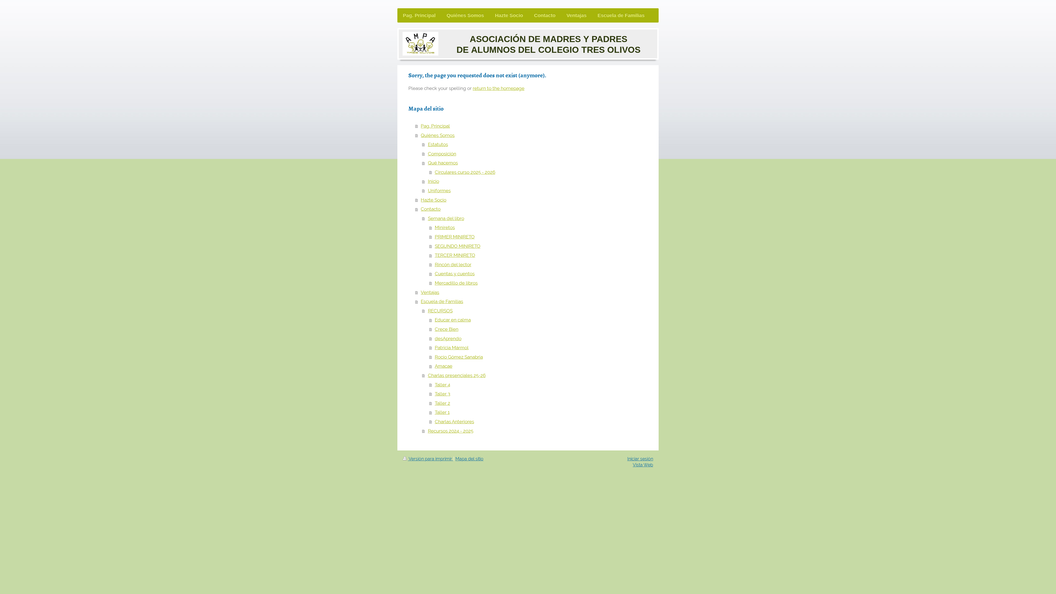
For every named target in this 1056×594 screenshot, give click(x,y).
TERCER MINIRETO (455, 255)
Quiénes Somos (438, 135)
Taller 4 (442, 384)
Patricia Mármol (452, 347)
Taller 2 (442, 403)
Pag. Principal (435, 126)
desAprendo (448, 338)
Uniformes (439, 190)
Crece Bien (446, 329)
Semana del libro (446, 218)
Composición (442, 153)
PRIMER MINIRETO (455, 237)
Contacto (431, 209)
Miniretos (445, 227)
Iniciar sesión (640, 458)
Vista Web (643, 465)
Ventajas (430, 292)
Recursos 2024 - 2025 (450, 431)
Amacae (443, 366)
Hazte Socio (433, 200)
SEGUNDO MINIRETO (457, 246)
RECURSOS (440, 311)
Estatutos (438, 144)
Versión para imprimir (430, 458)
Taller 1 (442, 412)
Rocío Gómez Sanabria (459, 357)
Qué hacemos (443, 163)
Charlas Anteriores (454, 421)
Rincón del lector (453, 264)
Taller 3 (442, 394)
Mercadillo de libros (456, 283)
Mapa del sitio (469, 458)
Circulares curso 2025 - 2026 (465, 172)
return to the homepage (498, 88)
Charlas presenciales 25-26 (457, 375)
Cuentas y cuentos (455, 273)
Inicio (433, 181)
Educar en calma (453, 320)
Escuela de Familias (442, 301)
